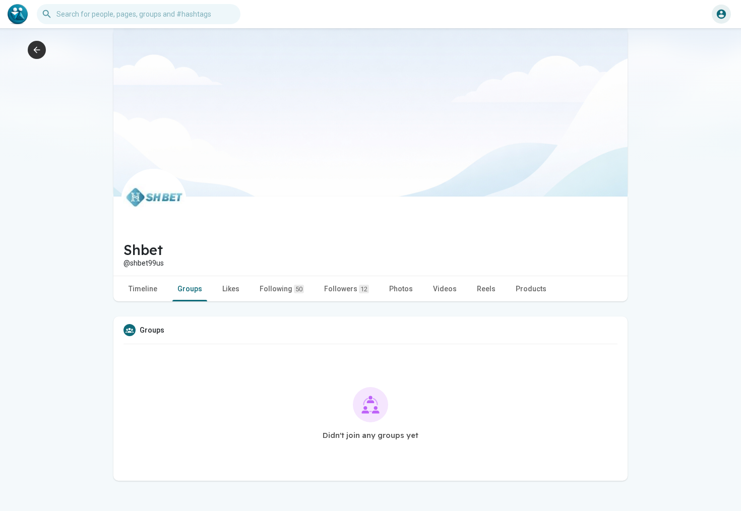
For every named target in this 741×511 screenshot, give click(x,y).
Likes (230, 289)
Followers (345, 289)
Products (531, 289)
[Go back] (37, 50)
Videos (445, 289)
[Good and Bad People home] (18, 14)
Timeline (143, 289)
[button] (721, 14)
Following (281, 289)
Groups (189, 289)
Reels (486, 289)
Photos (401, 289)
